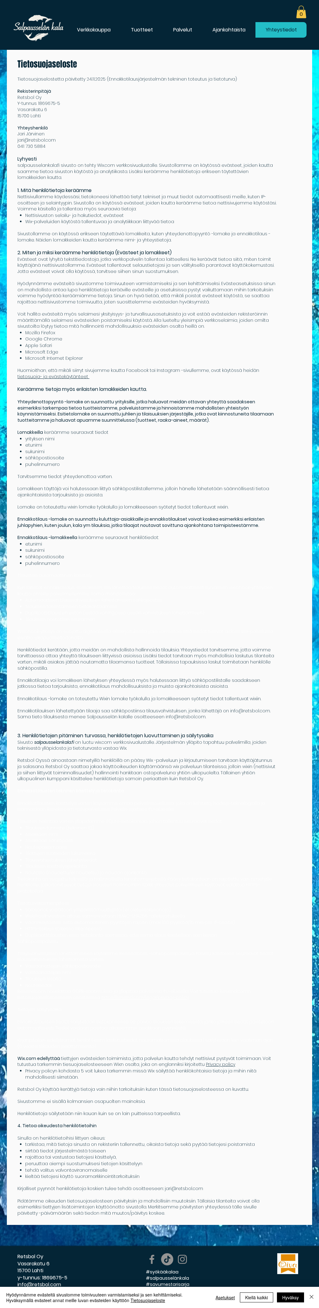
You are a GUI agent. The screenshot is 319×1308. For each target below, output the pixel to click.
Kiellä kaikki (256, 1297)
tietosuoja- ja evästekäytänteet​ (53, 376)
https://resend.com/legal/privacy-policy (145, 997)
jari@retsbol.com (36, 140)
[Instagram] (182, 1259)
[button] (301, 12)
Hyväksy (290, 1297)
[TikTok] (167, 1259)
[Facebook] (152, 1259)
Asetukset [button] (225, 1297)
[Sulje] (311, 1297)
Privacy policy (220, 1064)
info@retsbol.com (250, 711)
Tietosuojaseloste (148, 1300)
